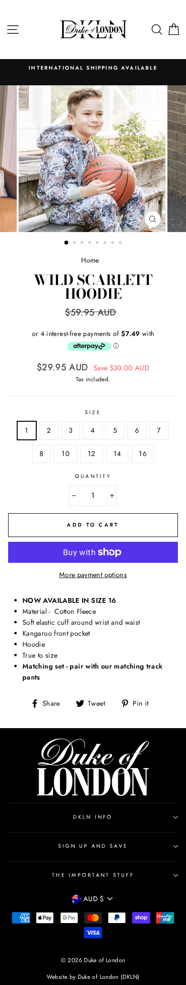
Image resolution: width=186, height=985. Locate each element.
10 (66, 453)
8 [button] (121, 243)
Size (93, 412)
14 (117, 453)
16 (142, 453)
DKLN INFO (93, 817)
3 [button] (83, 243)
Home (90, 260)
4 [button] (90, 243)
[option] (93, 68)
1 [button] (66, 243)
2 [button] (75, 243)
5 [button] (98, 243)
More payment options (93, 574)
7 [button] (113, 243)
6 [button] (105, 243)
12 (91, 453)
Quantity (93, 476)
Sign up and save (93, 846)
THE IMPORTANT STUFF (93, 875)
